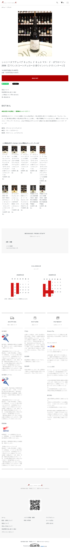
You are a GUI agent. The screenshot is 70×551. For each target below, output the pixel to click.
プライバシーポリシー (8, 532)
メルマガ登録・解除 (29, 517)
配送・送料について (7, 520)
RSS (25, 520)
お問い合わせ (49, 523)
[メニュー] (67, 2)
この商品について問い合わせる (10, 94)
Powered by (26, 546)
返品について (5, 89)
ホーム (3, 7)
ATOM (29, 520)
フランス (9, 7)
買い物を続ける (6, 97)
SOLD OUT (35, 78)
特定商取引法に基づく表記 (9, 92)
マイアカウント (50, 517)
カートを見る (49, 520)
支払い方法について (7, 526)
